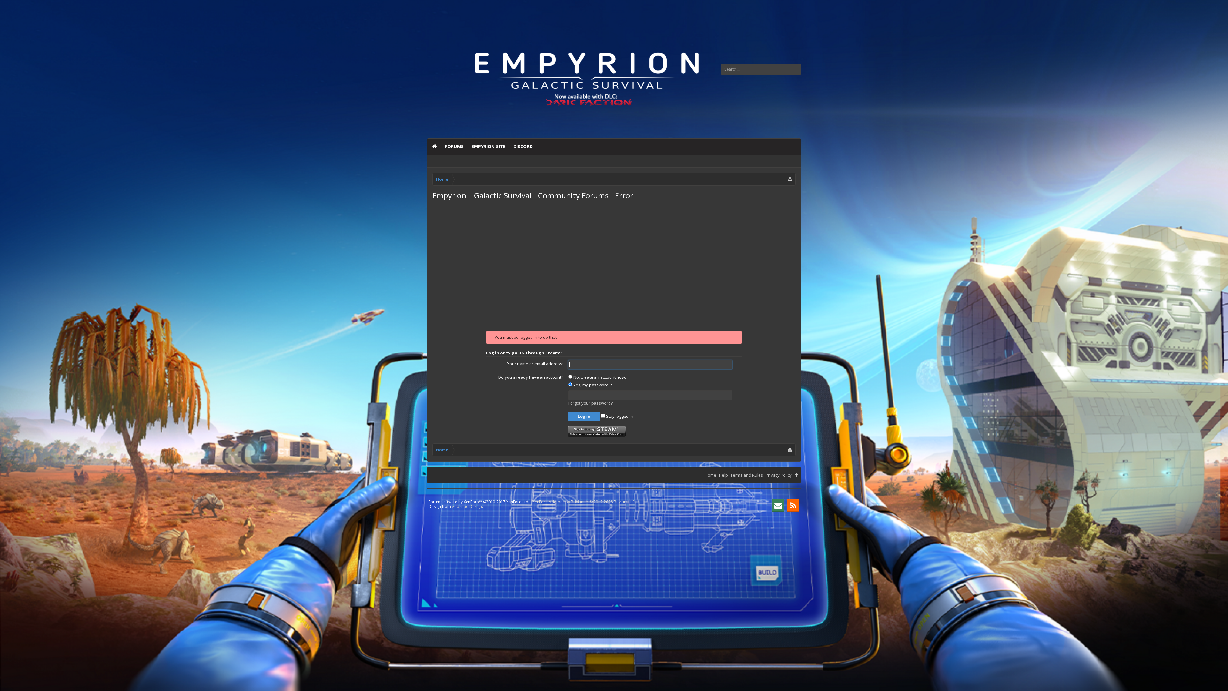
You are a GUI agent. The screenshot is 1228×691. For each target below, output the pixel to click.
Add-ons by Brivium (584, 501)
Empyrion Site (488, 146)
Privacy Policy (779, 475)
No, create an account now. (599, 377)
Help (723, 475)
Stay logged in (619, 416)
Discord (523, 146)
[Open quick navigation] (789, 179)
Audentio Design (467, 506)
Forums (454, 146)
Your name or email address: (535, 364)
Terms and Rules (746, 475)
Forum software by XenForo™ (479, 501)
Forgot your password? (590, 403)
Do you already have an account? (530, 377)
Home (434, 147)
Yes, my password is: (593, 385)
